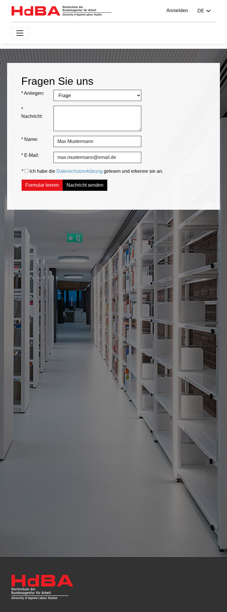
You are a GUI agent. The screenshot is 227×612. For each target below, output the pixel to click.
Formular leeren (42, 185)
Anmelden (177, 10)
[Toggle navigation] (20, 33)
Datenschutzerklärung (79, 171)
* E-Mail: (30, 155)
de (200, 10)
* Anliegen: (32, 93)
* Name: (29, 139)
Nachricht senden (85, 185)
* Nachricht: (32, 113)
